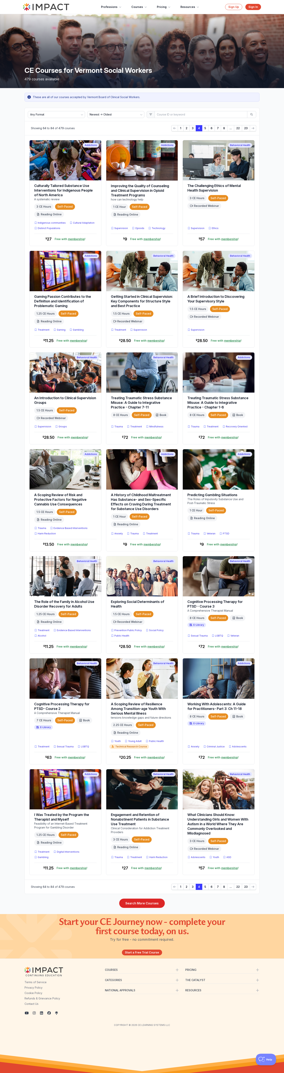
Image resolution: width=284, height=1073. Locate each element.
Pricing (162, 6)
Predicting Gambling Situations (212, 495)
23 (246, 128)
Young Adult (135, 741)
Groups (63, 426)
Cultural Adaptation (83, 222)
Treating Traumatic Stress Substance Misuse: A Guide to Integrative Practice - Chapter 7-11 (141, 402)
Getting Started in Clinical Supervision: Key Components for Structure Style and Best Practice (142, 301)
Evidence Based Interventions (71, 528)
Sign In (253, 6)
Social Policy (156, 630)
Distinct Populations (49, 228)
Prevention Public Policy (128, 630)
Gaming (61, 329)
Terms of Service (36, 982)
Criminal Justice (216, 746)
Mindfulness (156, 426)
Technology (158, 228)
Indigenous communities (52, 222)
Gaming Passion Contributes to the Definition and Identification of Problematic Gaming (62, 301)
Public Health (121, 635)
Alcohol (42, 635)
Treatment (43, 329)
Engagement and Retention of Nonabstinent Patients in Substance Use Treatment (140, 819)
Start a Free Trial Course (142, 952)
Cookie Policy (33, 993)
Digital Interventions (68, 851)
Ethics (215, 228)
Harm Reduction (47, 533)
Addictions (91, 145)
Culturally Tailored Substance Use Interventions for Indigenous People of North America (63, 190)
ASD (229, 857)
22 (238, 128)
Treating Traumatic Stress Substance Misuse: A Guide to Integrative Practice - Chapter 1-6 (217, 402)
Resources (187, 6)
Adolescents (239, 746)
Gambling (78, 329)
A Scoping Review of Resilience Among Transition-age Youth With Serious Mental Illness (138, 708)
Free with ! (70, 239)
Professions (109, 6)
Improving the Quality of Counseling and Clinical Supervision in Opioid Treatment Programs (140, 190)
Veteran (211, 533)
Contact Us (31, 1003)
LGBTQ (219, 635)
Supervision (121, 228)
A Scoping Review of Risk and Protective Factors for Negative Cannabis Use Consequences (60, 499)
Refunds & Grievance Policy (42, 998)
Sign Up (233, 6)
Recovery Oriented (236, 426)
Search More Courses (142, 903)
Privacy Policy (34, 987)
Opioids (139, 228)
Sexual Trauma (199, 635)
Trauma (118, 426)
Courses (137, 6)
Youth (117, 741)
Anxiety (118, 533)
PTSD (227, 533)
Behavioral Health (240, 145)
